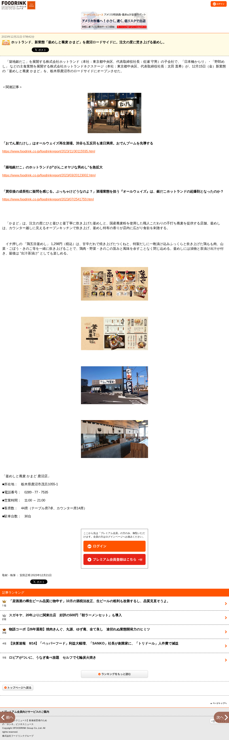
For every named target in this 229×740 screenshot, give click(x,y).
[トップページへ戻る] (17, 687)
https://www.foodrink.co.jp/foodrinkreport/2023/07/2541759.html (48, 199)
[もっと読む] (114, 674)
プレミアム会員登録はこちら (114, 559)
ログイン (114, 546)
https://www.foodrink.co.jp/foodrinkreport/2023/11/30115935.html (48, 151)
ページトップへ (218, 703)
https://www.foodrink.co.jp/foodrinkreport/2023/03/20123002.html (48, 175)
